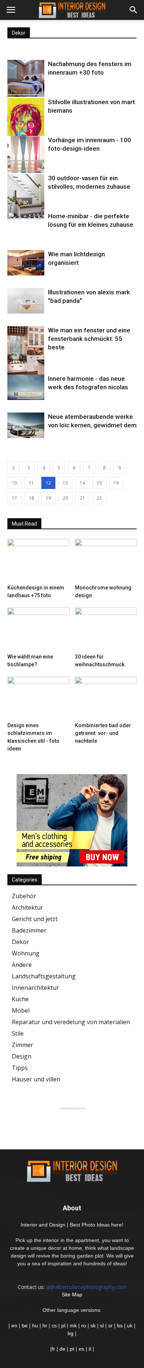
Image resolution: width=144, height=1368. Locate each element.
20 (65, 498)
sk (93, 1325)
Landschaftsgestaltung (44, 976)
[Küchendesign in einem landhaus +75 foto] (38, 560)
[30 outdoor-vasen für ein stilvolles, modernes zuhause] (25, 196)
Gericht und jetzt (35, 919)
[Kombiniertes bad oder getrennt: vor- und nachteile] (106, 698)
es (81, 1349)
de (63, 1349)
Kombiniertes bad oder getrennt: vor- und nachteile (103, 733)
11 (31, 483)
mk (73, 1325)
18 (31, 498)
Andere (22, 965)
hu (36, 1325)
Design (21, 1056)
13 (65, 483)
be (25, 1325)
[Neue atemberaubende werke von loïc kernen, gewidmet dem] (25, 425)
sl (102, 1325)
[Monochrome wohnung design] (106, 560)
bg (70, 1333)
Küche (20, 999)
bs (120, 1325)
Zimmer (22, 1045)
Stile (18, 1033)
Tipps (20, 1068)
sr (110, 1325)
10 (14, 483)
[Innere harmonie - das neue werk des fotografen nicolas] (25, 387)
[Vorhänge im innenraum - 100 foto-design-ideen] (25, 154)
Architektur (27, 907)
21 (82, 498)
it (90, 1349)
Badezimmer (29, 930)
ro (83, 1325)
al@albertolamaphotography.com (86, 1286)
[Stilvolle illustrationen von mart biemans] (25, 124)
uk (130, 1325)
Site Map (72, 1294)
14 (82, 483)
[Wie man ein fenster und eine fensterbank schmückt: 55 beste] (25, 350)
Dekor (20, 942)
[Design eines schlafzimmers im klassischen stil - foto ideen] (38, 698)
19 (48, 498)
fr (53, 1349)
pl (63, 1325)
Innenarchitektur (35, 988)
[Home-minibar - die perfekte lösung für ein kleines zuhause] (25, 225)
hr (44, 1325)
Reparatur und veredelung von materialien (71, 1022)
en (13, 1325)
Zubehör (24, 896)
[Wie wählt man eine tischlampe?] (38, 629)
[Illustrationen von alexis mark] (25, 301)
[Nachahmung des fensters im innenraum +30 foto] (25, 78)
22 (99, 498)
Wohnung (26, 953)
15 (99, 483)
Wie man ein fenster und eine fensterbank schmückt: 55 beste (89, 338)
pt (72, 1349)
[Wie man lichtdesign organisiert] (25, 263)
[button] (133, 10)
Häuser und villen (36, 1079)
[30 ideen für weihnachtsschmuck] (106, 629)
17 (14, 498)
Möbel (21, 1010)
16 (116, 483)
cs (54, 1325)
